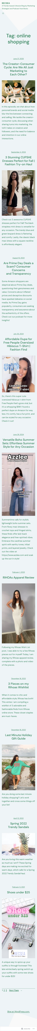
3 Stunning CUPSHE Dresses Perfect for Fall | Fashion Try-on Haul (18, 161)
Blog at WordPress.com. (18, 1011)
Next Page (15, 990)
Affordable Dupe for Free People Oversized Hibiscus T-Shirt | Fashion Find (18, 344)
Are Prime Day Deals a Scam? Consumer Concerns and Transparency (18, 268)
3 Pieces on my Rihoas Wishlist (18, 685)
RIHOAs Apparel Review (18, 577)
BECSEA (6, 3)
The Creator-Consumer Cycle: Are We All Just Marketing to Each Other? (19, 69)
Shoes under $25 (18, 892)
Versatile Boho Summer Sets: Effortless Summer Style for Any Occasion (18, 443)
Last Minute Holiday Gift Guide (18, 736)
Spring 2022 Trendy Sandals (18, 825)
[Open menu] (3, 13)
